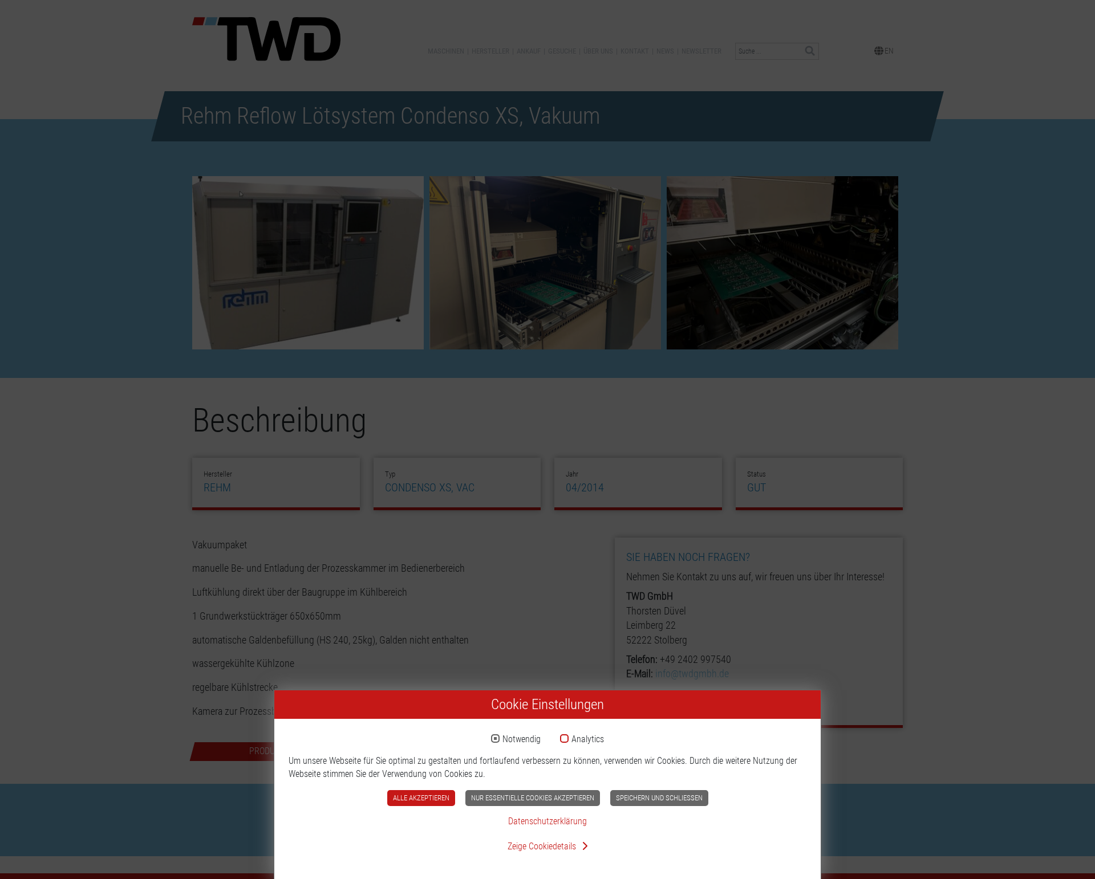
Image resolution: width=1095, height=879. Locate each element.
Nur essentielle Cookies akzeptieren (532, 797)
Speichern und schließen (659, 797)
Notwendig (521, 739)
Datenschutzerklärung (547, 821)
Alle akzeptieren (421, 797)
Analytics (587, 739)
